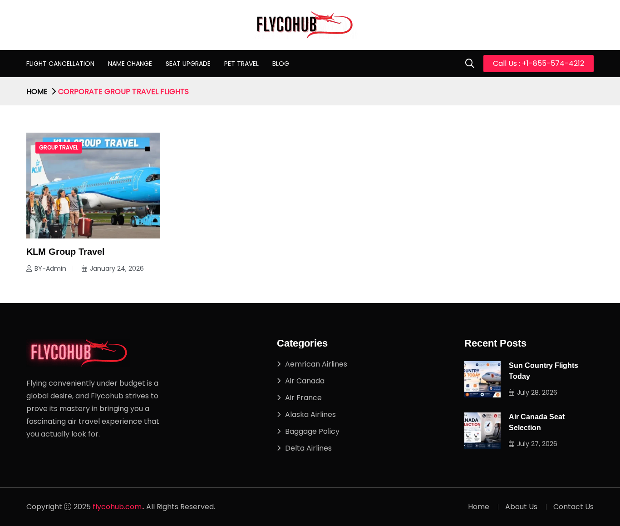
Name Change (130, 63)
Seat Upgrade (188, 63)
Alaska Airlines (310, 414)
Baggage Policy (312, 431)
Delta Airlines (308, 448)
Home (37, 91)
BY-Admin (50, 268)
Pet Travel (241, 63)
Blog (280, 63)
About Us (521, 506)
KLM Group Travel (65, 252)
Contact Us (573, 506)
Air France (303, 397)
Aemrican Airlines (316, 364)
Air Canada (305, 381)
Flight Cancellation (60, 63)
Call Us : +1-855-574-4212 (538, 63)
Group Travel (58, 147)
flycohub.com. (118, 506)
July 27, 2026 (537, 443)
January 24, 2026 (117, 268)
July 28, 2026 (537, 392)
